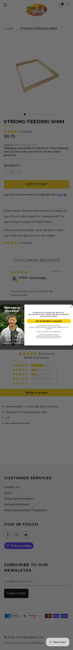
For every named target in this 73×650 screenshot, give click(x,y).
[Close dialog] (71, 307)
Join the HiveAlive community (48, 321)
